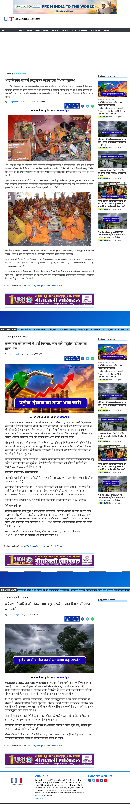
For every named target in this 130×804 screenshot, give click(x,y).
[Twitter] (93, 796)
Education (55, 30)
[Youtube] (105, 796)
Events (106, 30)
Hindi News (20, 73)
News (21, 30)
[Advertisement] (65, 50)
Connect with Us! (100, 792)
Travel (29, 30)
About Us (41, 792)
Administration (41, 30)
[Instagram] (97, 796)
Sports (65, 30)
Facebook (30, 286)
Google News (56, 286)
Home (8, 73)
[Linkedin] (101, 796)
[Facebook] (89, 796)
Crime (73, 30)
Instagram (40, 286)
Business (83, 30)
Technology (95, 30)
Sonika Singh (13, 354)
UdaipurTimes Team (16, 101)
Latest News (106, 76)
